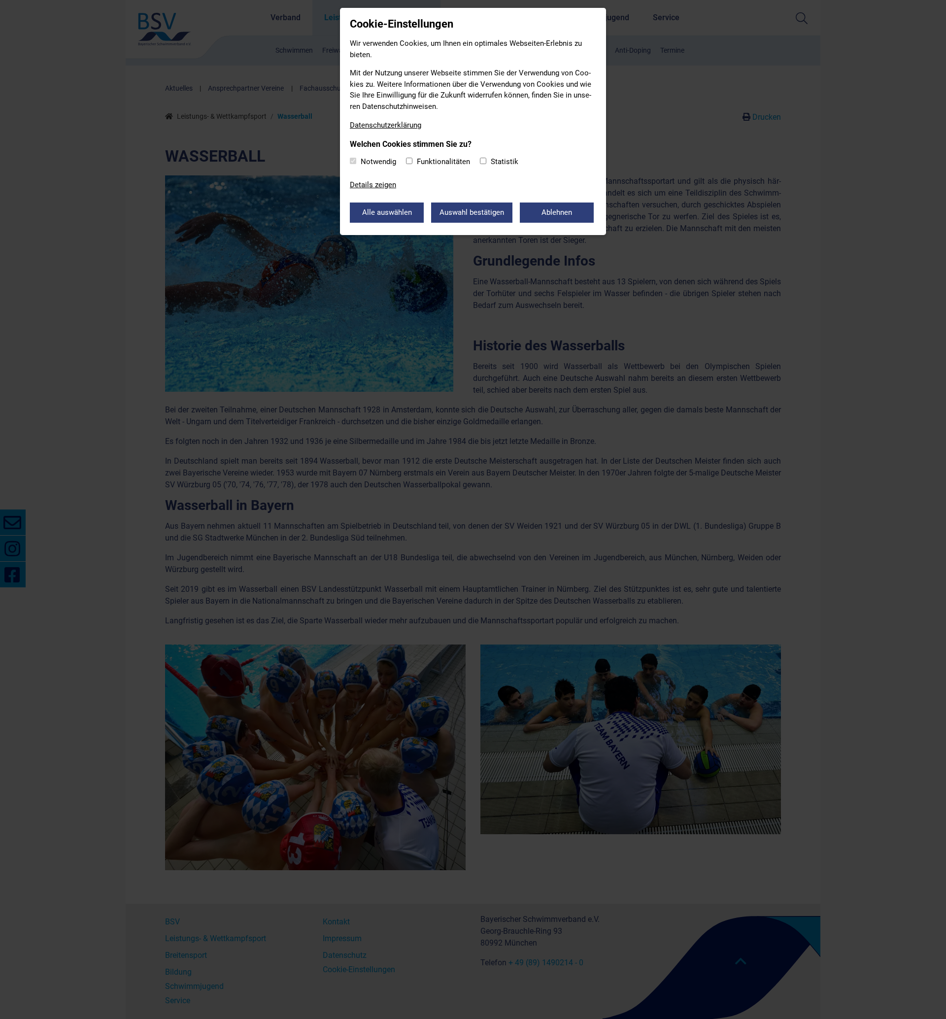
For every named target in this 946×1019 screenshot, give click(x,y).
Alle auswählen (387, 212)
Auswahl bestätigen (471, 212)
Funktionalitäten (443, 161)
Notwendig (378, 161)
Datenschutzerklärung (385, 125)
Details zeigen (373, 184)
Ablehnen (556, 212)
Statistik (504, 161)
